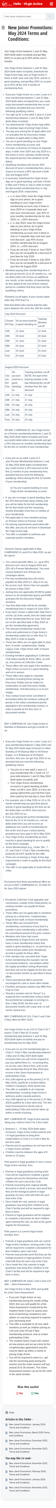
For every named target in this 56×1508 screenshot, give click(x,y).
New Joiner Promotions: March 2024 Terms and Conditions (29, 1434)
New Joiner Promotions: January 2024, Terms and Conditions (27, 1426)
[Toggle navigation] (51, 4)
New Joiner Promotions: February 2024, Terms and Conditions (27, 1473)
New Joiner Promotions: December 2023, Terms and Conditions (28, 1442)
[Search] (50, 16)
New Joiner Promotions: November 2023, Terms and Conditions (28, 1450)
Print (11, 1412)
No (21, 1393)
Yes (36, 1393)
